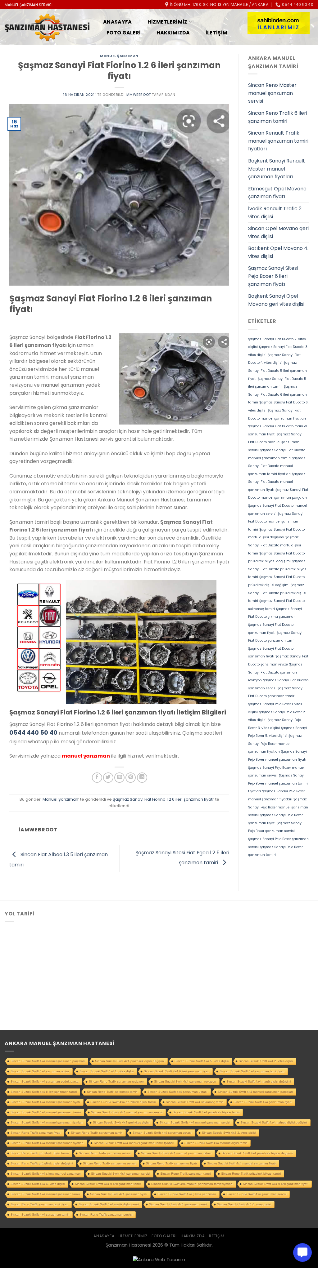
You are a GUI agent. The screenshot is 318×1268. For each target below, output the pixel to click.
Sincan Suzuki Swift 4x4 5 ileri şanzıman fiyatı (275, 1184)
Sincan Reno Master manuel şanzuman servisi (272, 93)
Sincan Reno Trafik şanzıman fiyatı (36, 1132)
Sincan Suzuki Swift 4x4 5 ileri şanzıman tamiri (108, 1184)
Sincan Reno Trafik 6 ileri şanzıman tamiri (277, 117)
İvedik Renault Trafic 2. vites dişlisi (275, 212)
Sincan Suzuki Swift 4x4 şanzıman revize (40, 1071)
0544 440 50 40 (33, 732)
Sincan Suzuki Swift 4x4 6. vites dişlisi (244, 1204)
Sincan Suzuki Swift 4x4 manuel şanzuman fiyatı (45, 1102)
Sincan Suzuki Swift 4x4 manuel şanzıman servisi (195, 1122)
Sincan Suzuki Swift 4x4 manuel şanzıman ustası (176, 1153)
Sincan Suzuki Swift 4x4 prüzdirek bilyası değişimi (257, 1153)
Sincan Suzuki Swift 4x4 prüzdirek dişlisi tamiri (123, 1102)
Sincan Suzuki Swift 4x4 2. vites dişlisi (266, 1061)
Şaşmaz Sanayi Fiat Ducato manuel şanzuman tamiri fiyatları (276, 466)
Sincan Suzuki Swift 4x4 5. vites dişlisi (202, 1061)
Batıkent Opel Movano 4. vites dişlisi (278, 252)
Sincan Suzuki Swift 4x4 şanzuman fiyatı (263, 1102)
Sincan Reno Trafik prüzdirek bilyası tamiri (251, 1173)
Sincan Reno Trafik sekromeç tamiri (112, 1091)
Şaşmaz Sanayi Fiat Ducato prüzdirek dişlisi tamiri (277, 593)
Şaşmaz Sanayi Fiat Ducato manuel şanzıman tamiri (275, 521)
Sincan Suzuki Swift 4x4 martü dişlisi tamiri (109, 1204)
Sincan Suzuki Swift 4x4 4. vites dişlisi (38, 1184)
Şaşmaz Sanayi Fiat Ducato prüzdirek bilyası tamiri (277, 569)
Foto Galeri (124, 32)
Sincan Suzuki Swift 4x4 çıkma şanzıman (186, 1194)
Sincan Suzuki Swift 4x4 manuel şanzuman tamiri (46, 1112)
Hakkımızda (173, 32)
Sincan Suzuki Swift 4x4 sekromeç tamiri (194, 1102)
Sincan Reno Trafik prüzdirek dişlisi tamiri (40, 1153)
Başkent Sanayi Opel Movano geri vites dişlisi (276, 300)
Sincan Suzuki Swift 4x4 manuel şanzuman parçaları (255, 1091)
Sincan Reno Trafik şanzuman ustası (109, 1163)
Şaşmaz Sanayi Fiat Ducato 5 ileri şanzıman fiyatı (277, 370)
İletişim (217, 32)
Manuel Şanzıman (119, 55)
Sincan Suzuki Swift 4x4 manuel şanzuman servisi (126, 1112)
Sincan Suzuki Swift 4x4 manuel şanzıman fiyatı (241, 1163)
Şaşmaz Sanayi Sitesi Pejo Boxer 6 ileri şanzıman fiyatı (273, 276)
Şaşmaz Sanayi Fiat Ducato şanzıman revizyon (275, 672)
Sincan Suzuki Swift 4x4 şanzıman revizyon (185, 1081)
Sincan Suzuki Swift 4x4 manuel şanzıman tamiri (45, 1194)
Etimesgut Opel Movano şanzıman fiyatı (277, 192)
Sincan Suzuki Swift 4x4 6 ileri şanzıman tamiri (44, 1091)
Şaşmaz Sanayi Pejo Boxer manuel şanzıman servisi (278, 807)
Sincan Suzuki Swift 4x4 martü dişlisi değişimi (258, 1081)
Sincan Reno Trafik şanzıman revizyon (116, 1081)
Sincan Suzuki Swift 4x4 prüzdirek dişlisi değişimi (129, 1061)
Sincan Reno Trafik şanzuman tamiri (96, 1132)
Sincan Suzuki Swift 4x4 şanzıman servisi (120, 1173)
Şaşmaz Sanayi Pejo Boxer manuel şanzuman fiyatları (275, 743)
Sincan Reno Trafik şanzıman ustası (105, 1153)
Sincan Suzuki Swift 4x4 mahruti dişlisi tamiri (215, 1143)
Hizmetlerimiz (168, 21)
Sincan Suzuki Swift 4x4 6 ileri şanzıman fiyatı (176, 1071)
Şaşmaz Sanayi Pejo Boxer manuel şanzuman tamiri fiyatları (278, 783)
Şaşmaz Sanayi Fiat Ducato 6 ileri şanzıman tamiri (277, 394)
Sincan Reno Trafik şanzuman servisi (106, 1214)
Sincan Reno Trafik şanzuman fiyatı (171, 1163)
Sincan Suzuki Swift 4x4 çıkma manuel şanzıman (46, 1173)
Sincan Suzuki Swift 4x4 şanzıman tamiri (178, 1204)
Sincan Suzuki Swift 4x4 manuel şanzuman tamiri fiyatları (192, 1184)
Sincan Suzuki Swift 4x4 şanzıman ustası (162, 1132)
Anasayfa (117, 21)
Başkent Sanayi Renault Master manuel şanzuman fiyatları (276, 168)
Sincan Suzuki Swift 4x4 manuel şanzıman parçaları (48, 1061)
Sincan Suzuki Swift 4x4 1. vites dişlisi (107, 1071)
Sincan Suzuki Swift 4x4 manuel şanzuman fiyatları (47, 1143)
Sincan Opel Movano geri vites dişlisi (278, 232)
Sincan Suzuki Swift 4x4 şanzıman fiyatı (118, 1194)
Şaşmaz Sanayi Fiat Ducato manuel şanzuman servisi (275, 442)
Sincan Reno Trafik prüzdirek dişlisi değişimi (42, 1163)
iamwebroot (138, 94)
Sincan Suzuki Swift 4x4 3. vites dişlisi (229, 1132)
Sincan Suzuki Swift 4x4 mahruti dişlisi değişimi (273, 1122)
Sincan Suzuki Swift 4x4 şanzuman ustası (177, 1091)
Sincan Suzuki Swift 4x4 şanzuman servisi (256, 1194)
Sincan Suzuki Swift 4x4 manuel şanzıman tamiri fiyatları (134, 1143)
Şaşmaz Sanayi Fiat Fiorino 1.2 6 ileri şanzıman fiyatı (163, 799)
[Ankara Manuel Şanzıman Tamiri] (47, 27)
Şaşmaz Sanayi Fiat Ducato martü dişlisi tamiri (274, 545)
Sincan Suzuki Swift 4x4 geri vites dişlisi (121, 1122)
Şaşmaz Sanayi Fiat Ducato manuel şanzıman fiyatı (276, 482)
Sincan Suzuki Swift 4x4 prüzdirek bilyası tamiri (206, 1112)
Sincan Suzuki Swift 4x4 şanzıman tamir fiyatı (252, 1071)
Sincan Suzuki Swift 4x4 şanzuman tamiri (40, 1214)
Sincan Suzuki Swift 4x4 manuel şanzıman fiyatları (47, 1122)
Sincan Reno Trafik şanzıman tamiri (185, 1173)
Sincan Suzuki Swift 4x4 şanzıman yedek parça (45, 1081)
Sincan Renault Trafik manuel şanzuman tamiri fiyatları (278, 140)
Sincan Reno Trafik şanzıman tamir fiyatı (39, 1204)
